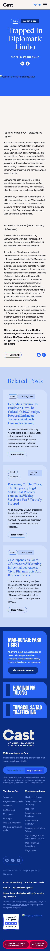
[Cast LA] (8, 5)
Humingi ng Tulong (33, 797)
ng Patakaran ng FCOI (22, 888)
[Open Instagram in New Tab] (19, 860)
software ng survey (19, 905)
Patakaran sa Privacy (12, 882)
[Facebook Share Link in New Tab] (28, 64)
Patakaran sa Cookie (34, 882)
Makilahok (7, 805)
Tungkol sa (8, 797)
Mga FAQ (29, 808)
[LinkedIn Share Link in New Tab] (22, 64)
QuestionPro (32, 902)
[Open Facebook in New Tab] (13, 860)
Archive (6, 888)
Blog (15, 21)
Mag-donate (30, 850)
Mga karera (8, 814)
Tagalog (36, 4)
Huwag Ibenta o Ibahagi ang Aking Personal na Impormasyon (23, 895)
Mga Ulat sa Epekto (12, 822)
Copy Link (14, 354)
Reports (14, 477)
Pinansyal (7, 818)
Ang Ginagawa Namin (13, 801)
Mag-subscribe (34, 770)
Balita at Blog (9, 810)
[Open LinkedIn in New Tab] (7, 860)
